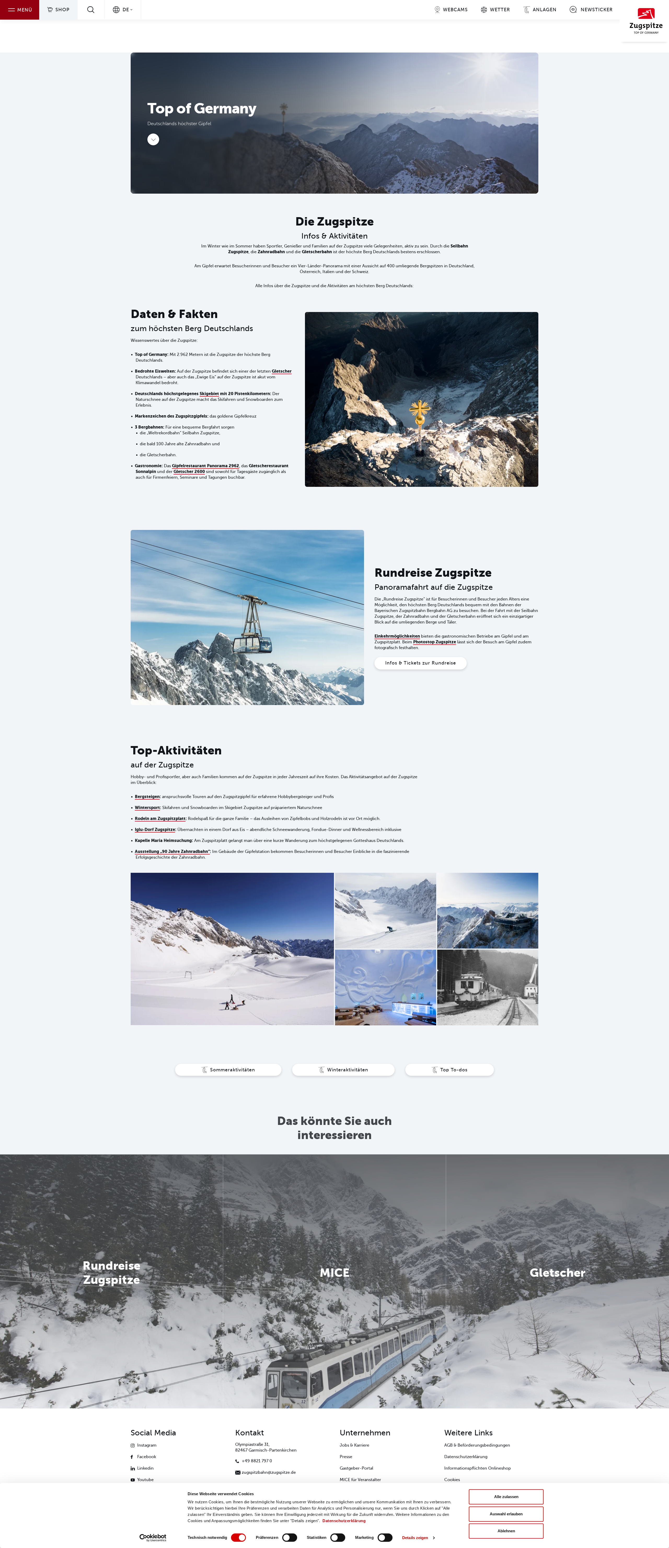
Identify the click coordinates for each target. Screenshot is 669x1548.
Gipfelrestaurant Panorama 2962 (205, 465)
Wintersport (147, 807)
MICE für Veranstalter (360, 1479)
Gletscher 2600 (189, 471)
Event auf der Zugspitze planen (334, 1296)
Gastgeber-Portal (356, 1468)
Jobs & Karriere (354, 1445)
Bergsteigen (147, 796)
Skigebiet (209, 393)
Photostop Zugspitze (434, 641)
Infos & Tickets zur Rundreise (420, 663)
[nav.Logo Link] (644, 21)
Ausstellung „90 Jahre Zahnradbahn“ (172, 851)
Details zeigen (415, 1537)
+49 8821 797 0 (257, 1461)
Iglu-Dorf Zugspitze (155, 829)
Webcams (455, 9)
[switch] (289, 1537)
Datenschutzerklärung (344, 1520)
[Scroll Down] (153, 139)
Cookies (452, 1479)
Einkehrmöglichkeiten (397, 636)
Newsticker (597, 9)
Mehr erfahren (557, 1296)
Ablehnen (506, 1531)
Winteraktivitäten (347, 1069)
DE (126, 9)
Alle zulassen (506, 1496)
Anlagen (545, 9)
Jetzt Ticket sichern (111, 1303)
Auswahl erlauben (506, 1514)
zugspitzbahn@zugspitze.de (269, 1472)
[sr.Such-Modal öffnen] (91, 9)
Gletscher (282, 371)
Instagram (147, 1445)
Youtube (145, 1479)
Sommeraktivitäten (232, 1069)
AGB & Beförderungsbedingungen (477, 1445)
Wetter (500, 9)
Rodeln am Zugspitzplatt (160, 818)
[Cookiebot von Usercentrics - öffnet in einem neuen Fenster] (153, 1538)
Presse (346, 1456)
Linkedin (145, 1468)
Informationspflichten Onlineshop (477, 1468)
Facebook (146, 1456)
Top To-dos (454, 1069)
